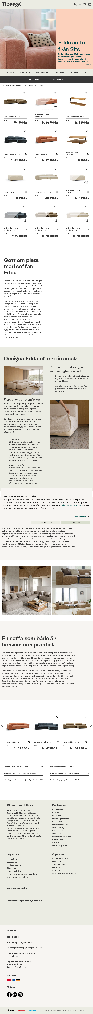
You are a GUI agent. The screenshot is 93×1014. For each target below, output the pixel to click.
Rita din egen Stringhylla (18, 877)
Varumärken (12, 862)
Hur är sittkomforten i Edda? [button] (62, 767)
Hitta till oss (57, 840)
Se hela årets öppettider (63, 873)
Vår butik (56, 842)
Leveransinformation (61, 837)
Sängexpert (12, 868)
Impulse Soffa (41, 73)
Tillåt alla (75, 522)
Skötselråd (57, 822)
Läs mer (86, 65)
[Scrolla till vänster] (7, 72)
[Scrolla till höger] (85, 72)
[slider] (46, 732)
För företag (57, 815)
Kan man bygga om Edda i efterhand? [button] (65, 773)
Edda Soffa (24, 73)
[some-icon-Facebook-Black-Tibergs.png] (9, 994)
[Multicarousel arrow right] (91, 725)
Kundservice (57, 809)
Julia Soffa (59, 73)
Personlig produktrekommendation (23, 874)
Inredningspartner (60, 819)
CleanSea (56, 834)
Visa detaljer (80, 517)
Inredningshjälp (14, 871)
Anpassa (44, 522)
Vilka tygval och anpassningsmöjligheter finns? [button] (22, 780)
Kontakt (56, 812)
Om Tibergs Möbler (60, 845)
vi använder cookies (71, 505)
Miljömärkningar (14, 865)
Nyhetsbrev (57, 831)
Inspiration (12, 859)
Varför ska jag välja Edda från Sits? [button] (64, 780)
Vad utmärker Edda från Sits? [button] (16, 767)
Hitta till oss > (13, 956)
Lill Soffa (74, 73)
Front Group (20, 967)
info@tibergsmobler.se (22, 942)
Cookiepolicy (58, 828)
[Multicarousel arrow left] (2, 725)
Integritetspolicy (59, 825)
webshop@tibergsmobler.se (29, 948)
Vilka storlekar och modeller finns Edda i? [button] (20, 773)
